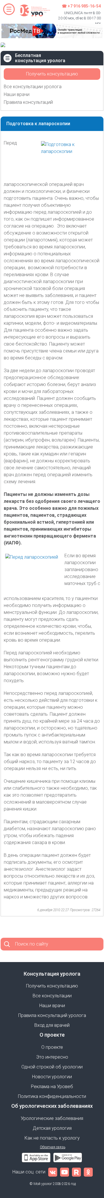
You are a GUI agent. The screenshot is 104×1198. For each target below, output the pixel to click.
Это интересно (52, 1057)
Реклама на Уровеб (52, 1086)
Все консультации (52, 995)
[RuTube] (76, 1172)
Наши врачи (16, 94)
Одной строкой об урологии (52, 1067)
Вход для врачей (52, 1025)
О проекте (52, 1047)
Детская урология (52, 1128)
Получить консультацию (52, 74)
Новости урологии (52, 1076)
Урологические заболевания (52, 1118)
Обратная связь (52, 1147)
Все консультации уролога (33, 86)
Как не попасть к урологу (52, 1138)
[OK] (88, 1172)
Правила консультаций (28, 102)
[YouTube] (64, 1172)
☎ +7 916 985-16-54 (81, 6)
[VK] (52, 1172)
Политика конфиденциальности (52, 1096)
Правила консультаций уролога (52, 1015)
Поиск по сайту (31, 944)
